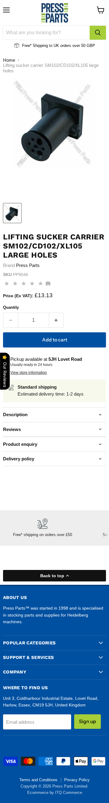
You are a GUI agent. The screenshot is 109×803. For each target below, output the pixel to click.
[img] (23, 284)
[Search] (98, 33)
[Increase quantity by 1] (56, 320)
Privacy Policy (77, 780)
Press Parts (28, 265)
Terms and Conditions (38, 780)
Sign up (87, 721)
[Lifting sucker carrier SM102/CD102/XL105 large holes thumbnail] (12, 213)
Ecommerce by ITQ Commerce (54, 792)
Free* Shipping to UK (40, 45)
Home (9, 60)
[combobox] (46, 33)
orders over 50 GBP (77, 45)
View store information (28, 372)
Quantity (11, 307)
